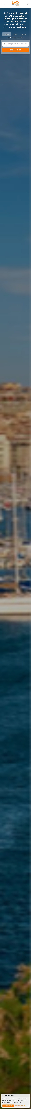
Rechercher (15, 50)
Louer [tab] (15, 34)
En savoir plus (19, 1105)
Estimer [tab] (24, 34)
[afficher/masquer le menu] (3, 4)
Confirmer (8, 1105)
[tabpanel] (15, 47)
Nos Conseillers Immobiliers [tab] (15, 37)
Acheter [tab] (7, 34)
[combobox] (15, 44)
